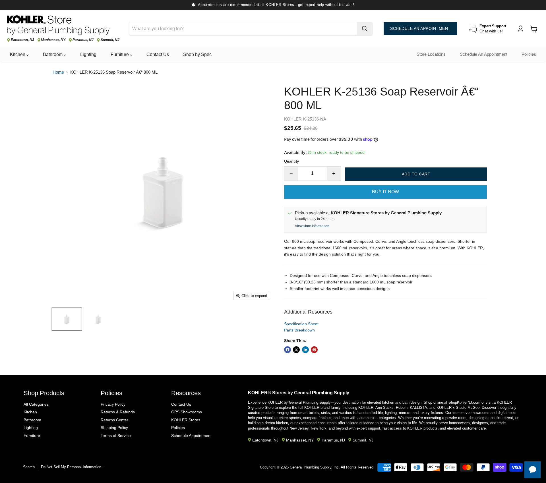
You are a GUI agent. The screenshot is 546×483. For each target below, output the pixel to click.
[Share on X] (296, 349)
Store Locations (431, 54)
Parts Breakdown (299, 330)
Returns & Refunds (118, 412)
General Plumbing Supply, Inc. (315, 467)
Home (58, 72)
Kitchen (18, 54)
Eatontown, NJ (22, 40)
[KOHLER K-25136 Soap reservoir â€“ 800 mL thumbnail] (98, 319)
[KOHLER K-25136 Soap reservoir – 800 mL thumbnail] (67, 319)
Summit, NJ (110, 40)
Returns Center (114, 420)
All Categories (36, 404)
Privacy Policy (113, 404)
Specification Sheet (301, 324)
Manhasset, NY (53, 40)
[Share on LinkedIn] (305, 349)
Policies (529, 54)
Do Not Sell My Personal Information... (73, 467)
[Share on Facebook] (287, 349)
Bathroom (53, 54)
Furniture (120, 54)
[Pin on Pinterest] (314, 349)
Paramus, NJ (83, 40)
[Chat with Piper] (532, 469)
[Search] (364, 28)
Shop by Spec (197, 54)
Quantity (291, 161)
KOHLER (293, 119)
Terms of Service (116, 435)
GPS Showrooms (186, 412)
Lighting (88, 54)
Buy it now (385, 191)
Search (29, 467)
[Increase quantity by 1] (334, 173)
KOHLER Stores (185, 420)
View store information (312, 226)
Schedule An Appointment (483, 54)
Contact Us (157, 54)
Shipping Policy (114, 427)
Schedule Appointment (191, 435)
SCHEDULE (420, 28)
